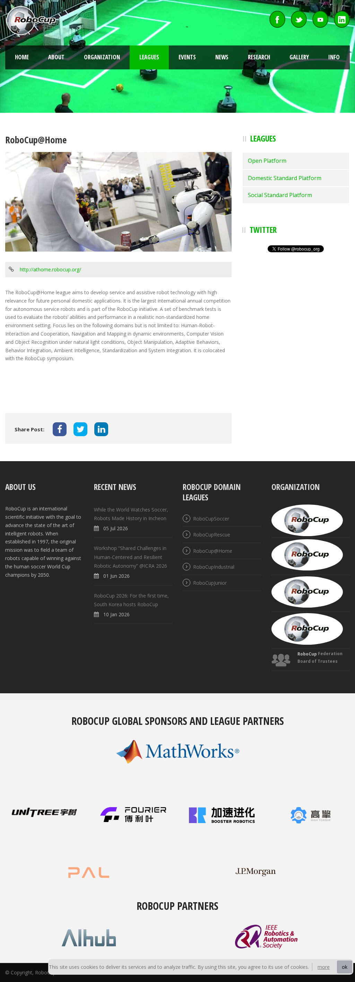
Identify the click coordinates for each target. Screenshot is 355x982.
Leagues (149, 57)
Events (187, 57)
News (221, 57)
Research (259, 57)
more (324, 967)
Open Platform (267, 160)
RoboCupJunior (210, 582)
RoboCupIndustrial (213, 567)
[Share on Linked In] (101, 429)
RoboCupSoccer (211, 518)
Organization (102, 57)
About (56, 57)
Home (22, 57)
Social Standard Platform (280, 195)
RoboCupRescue (211, 535)
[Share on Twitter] (80, 429)
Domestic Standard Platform (284, 178)
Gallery (299, 57)
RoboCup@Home (212, 551)
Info (334, 57)
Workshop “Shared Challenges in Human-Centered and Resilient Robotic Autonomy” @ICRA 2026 (130, 557)
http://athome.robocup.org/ (50, 269)
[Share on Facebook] (60, 429)
